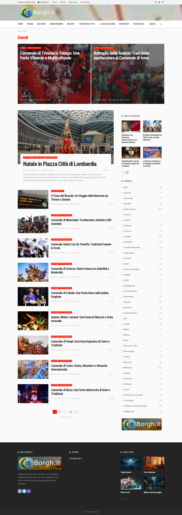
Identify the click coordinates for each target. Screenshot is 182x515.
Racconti (62, 2)
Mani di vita (125, 492)
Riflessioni (143, 367)
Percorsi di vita (86, 24)
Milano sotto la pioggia (153, 492)
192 (112, 277)
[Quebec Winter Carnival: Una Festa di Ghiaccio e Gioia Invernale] (33, 320)
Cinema (143, 220)
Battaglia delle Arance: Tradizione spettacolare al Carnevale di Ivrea (121, 55)
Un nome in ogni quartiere (143, 406)
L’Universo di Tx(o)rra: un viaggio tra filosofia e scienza (152, 163)
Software (143, 384)
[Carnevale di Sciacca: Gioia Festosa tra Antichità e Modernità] (33, 272)
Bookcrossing (73, 2)
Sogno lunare (126, 472)
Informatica (143, 296)
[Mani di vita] (131, 483)
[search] (160, 24)
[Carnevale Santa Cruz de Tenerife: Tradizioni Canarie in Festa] (33, 247)
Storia (60, 191)
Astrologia (143, 198)
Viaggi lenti (143, 411)
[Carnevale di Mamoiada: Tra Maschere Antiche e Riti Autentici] (33, 223)
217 (112, 350)
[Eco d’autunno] (154, 463)
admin (24, 100)
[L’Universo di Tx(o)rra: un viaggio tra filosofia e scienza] (152, 152)
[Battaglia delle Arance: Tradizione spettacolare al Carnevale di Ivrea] (127, 74)
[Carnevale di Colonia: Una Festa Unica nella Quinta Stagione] (33, 296)
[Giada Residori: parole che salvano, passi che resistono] (131, 152)
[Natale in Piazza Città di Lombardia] (66, 137)
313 (128, 100)
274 (112, 374)
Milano (70, 24)
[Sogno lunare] (131, 463)
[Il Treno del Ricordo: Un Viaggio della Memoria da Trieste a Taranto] (33, 199)
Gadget (143, 274)
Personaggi (143, 351)
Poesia (54, 2)
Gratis (152, 24)
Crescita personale (143, 247)
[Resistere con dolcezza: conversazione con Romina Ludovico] (131, 126)
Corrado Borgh (31, 170)
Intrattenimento (33, 48)
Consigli (143, 236)
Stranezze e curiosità (143, 395)
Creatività (143, 242)
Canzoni (143, 214)
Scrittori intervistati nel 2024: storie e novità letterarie (152, 137)
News (143, 340)
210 (112, 204)
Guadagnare (143, 285)
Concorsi (143, 231)
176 (112, 228)
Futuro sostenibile (143, 269)
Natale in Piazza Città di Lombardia (59, 163)
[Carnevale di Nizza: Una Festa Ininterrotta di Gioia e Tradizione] (33, 393)
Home (20, 24)
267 (107, 170)
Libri (54, 157)
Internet (143, 302)
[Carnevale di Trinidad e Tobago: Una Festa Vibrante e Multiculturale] (54, 74)
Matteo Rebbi (58, 204)
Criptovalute (143, 253)
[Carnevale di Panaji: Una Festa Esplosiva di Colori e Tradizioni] (33, 345)
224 (112, 253)
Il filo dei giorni (107, 24)
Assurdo (143, 193)
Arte (143, 187)
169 (112, 301)
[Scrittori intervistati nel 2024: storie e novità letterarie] (152, 126)
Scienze (143, 373)
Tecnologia (138, 24)
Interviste (124, 24)
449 (49, 100)
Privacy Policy (85, 2)
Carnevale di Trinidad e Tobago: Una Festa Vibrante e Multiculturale (49, 55)
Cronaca (143, 258)
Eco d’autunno (149, 472)
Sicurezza (143, 378)
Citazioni (143, 225)
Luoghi (143, 324)
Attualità (27, 157)
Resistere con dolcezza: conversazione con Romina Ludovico (129, 138)
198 (112, 398)
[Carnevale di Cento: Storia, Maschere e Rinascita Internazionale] (33, 369)
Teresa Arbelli (101, 100)
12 (71, 412)
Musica (143, 335)
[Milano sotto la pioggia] (154, 483)
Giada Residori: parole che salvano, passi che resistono (130, 163)
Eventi (23, 48)
